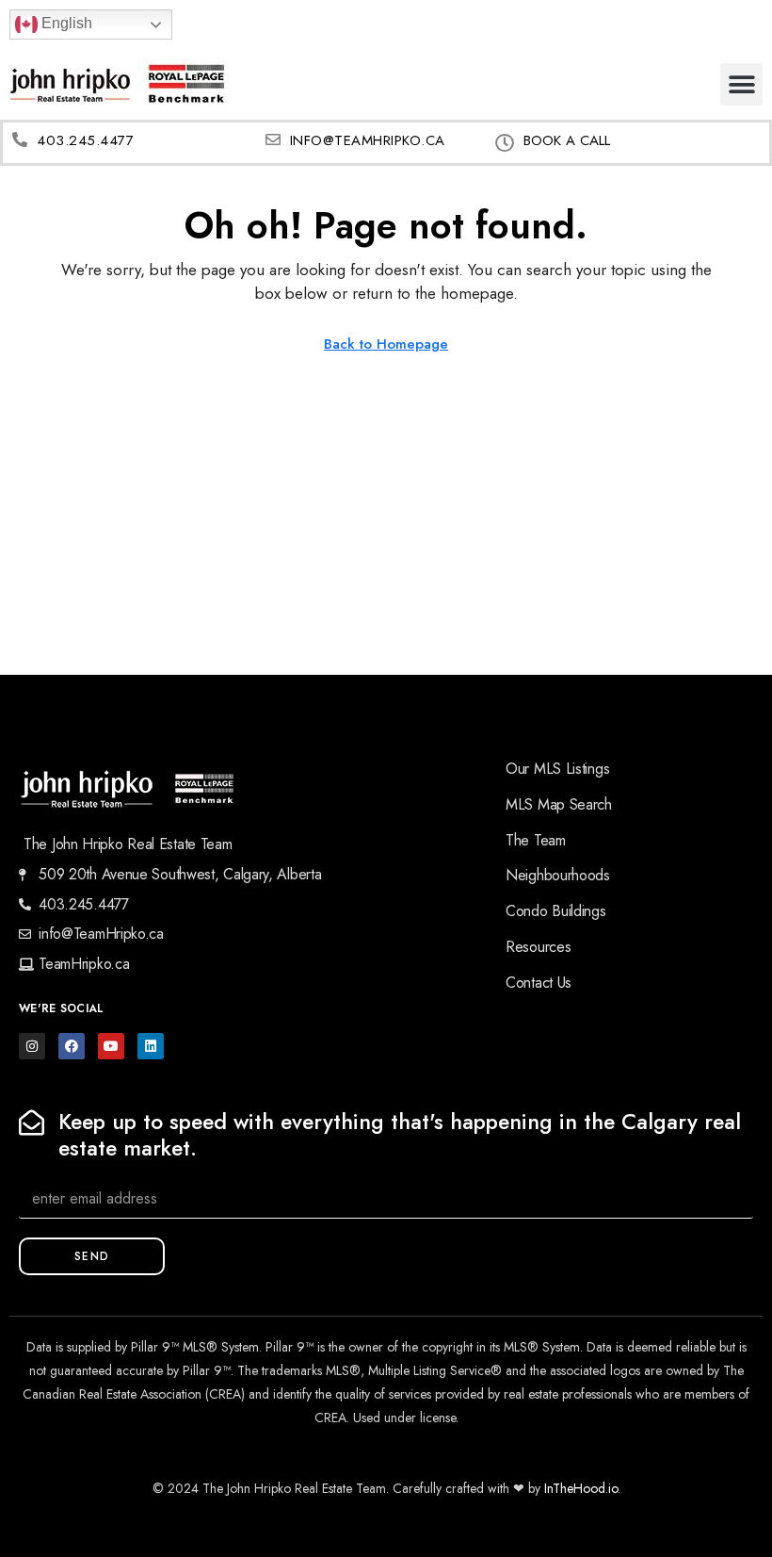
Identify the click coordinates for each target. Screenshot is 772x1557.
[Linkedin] (150, 1046)
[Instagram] (32, 1046)
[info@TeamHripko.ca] (273, 139)
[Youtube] (111, 1046)
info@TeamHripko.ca (367, 140)
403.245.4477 (85, 140)
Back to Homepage (386, 344)
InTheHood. (576, 1488)
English (65, 23)
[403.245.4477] (19, 139)
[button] (741, 84)
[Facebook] (71, 1046)
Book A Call (566, 140)
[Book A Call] (504, 143)
